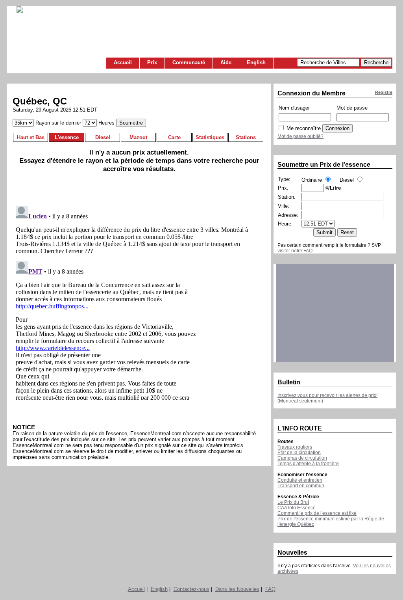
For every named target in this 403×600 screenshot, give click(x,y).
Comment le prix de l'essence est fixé (317, 513)
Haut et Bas (30, 137)
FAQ (270, 589)
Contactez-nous (191, 589)
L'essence (67, 137)
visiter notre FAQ (294, 250)
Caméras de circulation (302, 458)
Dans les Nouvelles (237, 589)
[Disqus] (139, 301)
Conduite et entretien (299, 480)
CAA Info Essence (296, 508)
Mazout (138, 137)
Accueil (123, 62)
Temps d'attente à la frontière (308, 463)
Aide (225, 62)
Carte (174, 137)
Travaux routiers (294, 447)
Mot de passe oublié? (300, 136)
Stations (246, 137)
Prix (152, 62)
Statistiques (210, 137)
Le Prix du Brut (293, 502)
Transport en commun (300, 485)
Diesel (102, 137)
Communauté (188, 62)
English (256, 62)
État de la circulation (299, 452)
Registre (383, 92)
